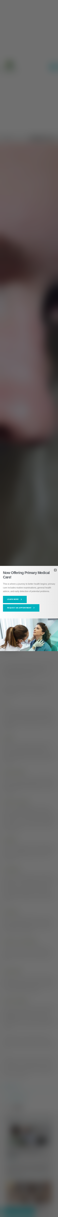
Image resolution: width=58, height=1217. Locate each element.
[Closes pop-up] (55, 570)
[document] (29, 608)
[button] (15, 599)
